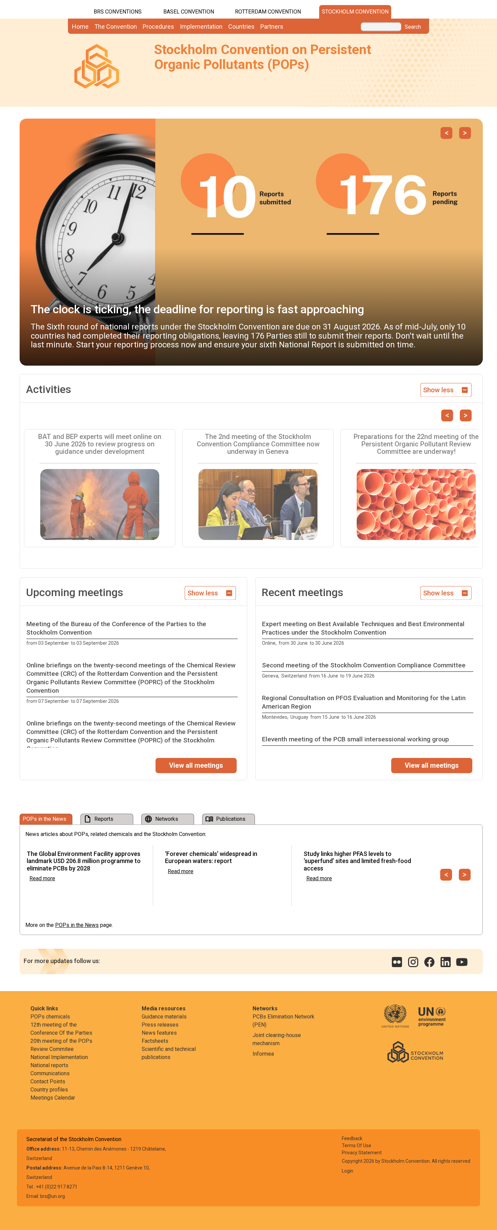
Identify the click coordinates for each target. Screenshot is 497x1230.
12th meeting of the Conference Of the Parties (61, 1029)
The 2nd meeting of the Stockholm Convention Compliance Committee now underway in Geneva (258, 444)
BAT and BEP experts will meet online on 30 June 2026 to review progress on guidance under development (99, 444)
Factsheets (155, 1041)
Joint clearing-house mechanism (277, 1039)
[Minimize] (446, 389)
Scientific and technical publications (169, 1053)
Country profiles (49, 1089)
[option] (133, 633)
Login (347, 1171)
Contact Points (47, 1081)
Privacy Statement (362, 1152)
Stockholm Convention (355, 11)
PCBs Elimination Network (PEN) (283, 1020)
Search (413, 27)
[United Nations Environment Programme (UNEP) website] (432, 1020)
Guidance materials (164, 1016)
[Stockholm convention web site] (415, 1051)
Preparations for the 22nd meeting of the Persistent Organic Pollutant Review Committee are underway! (416, 444)
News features (159, 1033)
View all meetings (196, 765)
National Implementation (59, 1057)
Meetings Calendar (52, 1097)
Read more (42, 878)
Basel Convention (188, 11)
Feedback (352, 1138)
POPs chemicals (50, 1016)
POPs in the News (77, 925)
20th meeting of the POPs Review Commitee (61, 1045)
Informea (263, 1054)
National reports (49, 1065)
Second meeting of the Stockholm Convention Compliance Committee (364, 665)
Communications (50, 1073)
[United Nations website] (399, 1020)
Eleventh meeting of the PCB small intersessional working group (355, 739)
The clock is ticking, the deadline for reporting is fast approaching (197, 309)
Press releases (160, 1025)
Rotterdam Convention (268, 11)
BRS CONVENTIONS (118, 11)
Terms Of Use (356, 1145)
